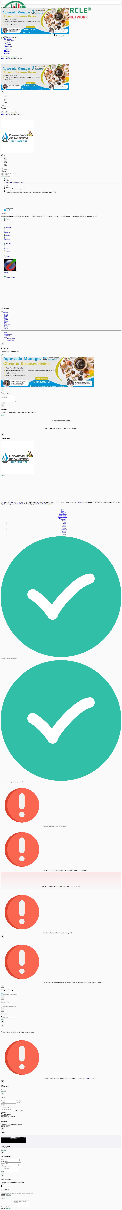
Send (2, 403)
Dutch (5, 318)
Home (62, 509)
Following (8, 227)
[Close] (2, 343)
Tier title (18, 1101)
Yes (2, 354)
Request (8, 1208)
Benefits (3, 1104)
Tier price (18, 1102)
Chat (4, 1106)
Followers (8, 243)
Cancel (3, 1126)
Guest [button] (5, 36)
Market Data (6, 504)
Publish (3, 1091)
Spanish (6, 327)
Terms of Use (10, 340)
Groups (8, 256)
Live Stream (6, 1107)
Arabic (6, 316)
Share (2, 996)
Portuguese (7, 324)
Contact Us (7, 335)
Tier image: (4, 1112)
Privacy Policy (11, 338)
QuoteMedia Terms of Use (45, 504)
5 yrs (2, 61)
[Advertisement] (54, 294)
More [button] (5, 337)
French (6, 319)
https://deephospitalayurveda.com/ (14, 182)
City (2, 1165)
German (6, 321)
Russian (6, 325)
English (6, 315)
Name (2, 1159)
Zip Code (3, 1166)
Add (2, 1118)
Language (5, 312)
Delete (2, 415)
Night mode (10, 40)
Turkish (6, 328)
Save (2, 475)
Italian (5, 322)
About (5, 332)
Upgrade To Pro (89, 1078)
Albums (8, 219)
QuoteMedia (20, 504)
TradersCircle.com (15, 502)
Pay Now (3, 1150)
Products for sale (10, 277)
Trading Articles (8, 334)
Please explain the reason (7, 1207)
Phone (2, 1161)
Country (3, 1163)
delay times (81, 502)
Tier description (20, 1111)
